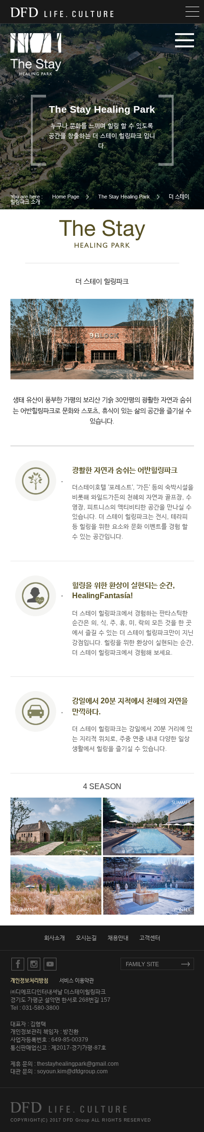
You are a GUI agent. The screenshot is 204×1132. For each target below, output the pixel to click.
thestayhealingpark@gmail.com (78, 1063)
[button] (102, 12)
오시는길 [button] (86, 937)
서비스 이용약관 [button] (76, 980)
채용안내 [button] (118, 937)
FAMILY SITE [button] (142, 964)
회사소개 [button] (54, 937)
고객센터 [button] (149, 937)
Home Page (65, 196)
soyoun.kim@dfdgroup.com (72, 1071)
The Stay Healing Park (124, 196)
